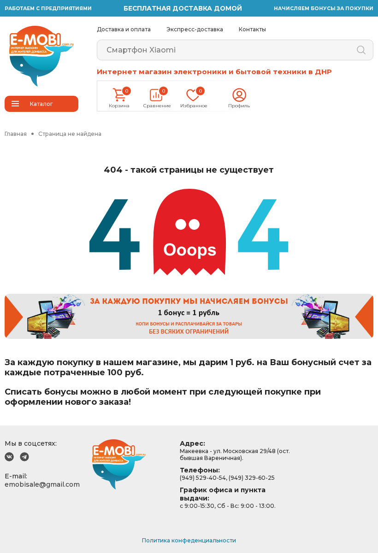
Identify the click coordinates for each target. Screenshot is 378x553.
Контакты (252, 29)
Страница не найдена (69, 133)
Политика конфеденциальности (189, 540)
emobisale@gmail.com (42, 484)
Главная (16, 133)
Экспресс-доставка (194, 29)
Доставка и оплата (124, 29)
